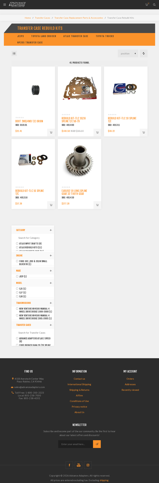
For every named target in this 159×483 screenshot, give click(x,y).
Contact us (79, 378)
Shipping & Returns (79, 389)
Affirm (79, 395)
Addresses (130, 384)
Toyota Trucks (105, 36)
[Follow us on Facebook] (69, 465)
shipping (104, 480)
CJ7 (22, 292)
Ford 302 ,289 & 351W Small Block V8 (33, 263)
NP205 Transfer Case (30, 42)
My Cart (148, 3)
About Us (79, 412)
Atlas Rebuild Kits (30, 247)
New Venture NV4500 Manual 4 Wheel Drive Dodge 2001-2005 (35, 317)
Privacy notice (79, 406)
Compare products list (144, 53)
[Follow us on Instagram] (87, 465)
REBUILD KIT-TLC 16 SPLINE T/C (29, 192)
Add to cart (51, 132)
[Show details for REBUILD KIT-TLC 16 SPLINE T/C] (33, 161)
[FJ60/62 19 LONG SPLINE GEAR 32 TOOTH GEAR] (79, 161)
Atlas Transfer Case (76, 36)
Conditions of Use (79, 401)
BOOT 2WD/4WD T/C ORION (29, 121)
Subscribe (97, 444)
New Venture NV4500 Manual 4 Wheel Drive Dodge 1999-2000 (35, 310)
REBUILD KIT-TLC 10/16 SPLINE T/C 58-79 (74, 120)
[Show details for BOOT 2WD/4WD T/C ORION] (33, 88)
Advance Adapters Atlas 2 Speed (34, 340)
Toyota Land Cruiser (43, 36)
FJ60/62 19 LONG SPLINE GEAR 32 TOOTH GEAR (74, 192)
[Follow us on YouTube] (78, 465)
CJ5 (22, 288)
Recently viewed (130, 389)
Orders (130, 378)
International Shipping (79, 384)
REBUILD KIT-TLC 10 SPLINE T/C (122, 120)
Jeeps (20, 36)
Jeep (23, 276)
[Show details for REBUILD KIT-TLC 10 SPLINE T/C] (126, 88)
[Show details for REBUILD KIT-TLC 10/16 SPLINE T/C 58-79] (79, 88)
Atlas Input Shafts (30, 243)
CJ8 (22, 296)
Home (28, 17)
